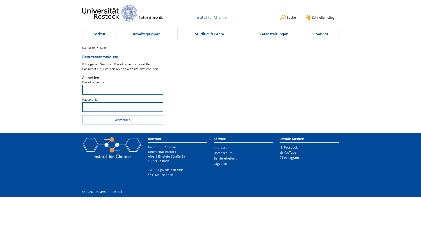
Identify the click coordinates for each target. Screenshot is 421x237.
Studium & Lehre (209, 34)
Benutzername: (93, 82)
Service (322, 34)
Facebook (291, 147)
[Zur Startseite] (122, 13)
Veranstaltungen (273, 34)
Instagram (291, 158)
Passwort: (89, 99)
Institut (99, 34)
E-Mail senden (162, 175)
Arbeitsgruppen (147, 34)
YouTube (290, 152)
